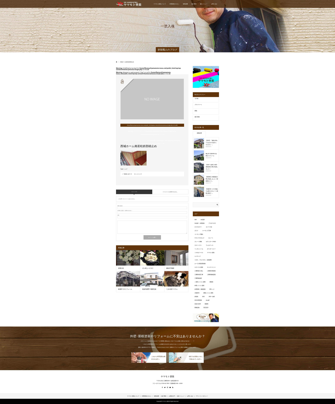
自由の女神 (198, 304)
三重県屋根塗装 (211, 274)
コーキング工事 (206, 230)
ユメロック (198, 256)
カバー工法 (209, 227)
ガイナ (196, 230)
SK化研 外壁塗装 (200, 223)
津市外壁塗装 (198, 300)
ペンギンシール (199, 249)
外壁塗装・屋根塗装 (200, 289)
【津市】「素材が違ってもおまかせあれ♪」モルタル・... (212, 142)
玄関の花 (121, 268)
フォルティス (209, 245)
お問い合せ (214, 4)
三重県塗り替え (199, 271)
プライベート (198, 104)
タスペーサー (198, 245)
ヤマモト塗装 (210, 252)
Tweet (121, 169)
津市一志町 (212, 296)
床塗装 (196, 296)
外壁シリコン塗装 (199, 285)
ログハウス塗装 (199, 267)
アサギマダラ (212, 223)
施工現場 (197, 117)
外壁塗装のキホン (174, 4)
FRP (196, 219)
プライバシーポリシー (202, 396)
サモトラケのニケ (199, 238)
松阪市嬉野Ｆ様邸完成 (149, 289)
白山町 (208, 300)
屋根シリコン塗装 (208, 293)
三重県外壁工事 (199, 274)
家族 (196, 110)
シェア (125, 169)
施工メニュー (203, 4)
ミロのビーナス (199, 252)
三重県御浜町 (198, 278)
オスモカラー (198, 227)
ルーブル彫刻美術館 (200, 263)
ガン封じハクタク (147, 268)
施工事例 (193, 4)
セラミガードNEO (211, 241)
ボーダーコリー (211, 249)
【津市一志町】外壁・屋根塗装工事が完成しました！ (212, 167)
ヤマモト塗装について (160, 4)
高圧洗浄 (205, 307)
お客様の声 (172, 396)
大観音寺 (197, 293)
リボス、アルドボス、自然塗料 (203, 260)
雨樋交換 (197, 307)
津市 (203, 296)
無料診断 (185, 4)
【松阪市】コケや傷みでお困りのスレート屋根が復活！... (212, 191)
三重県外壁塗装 (211, 271)
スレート (210, 238)
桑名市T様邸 (171, 268)
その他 (196, 98)
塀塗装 (211, 282)
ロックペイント (211, 267)
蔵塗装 (206, 304)
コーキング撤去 (199, 234)
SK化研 (203, 219)
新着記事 (199, 133)
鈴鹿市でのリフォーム (125, 289)
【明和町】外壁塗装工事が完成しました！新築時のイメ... (212, 179)
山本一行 (130, 174)
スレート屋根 (198, 241)
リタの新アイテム (172, 289)
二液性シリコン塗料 (200, 282)
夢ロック (212, 289)
